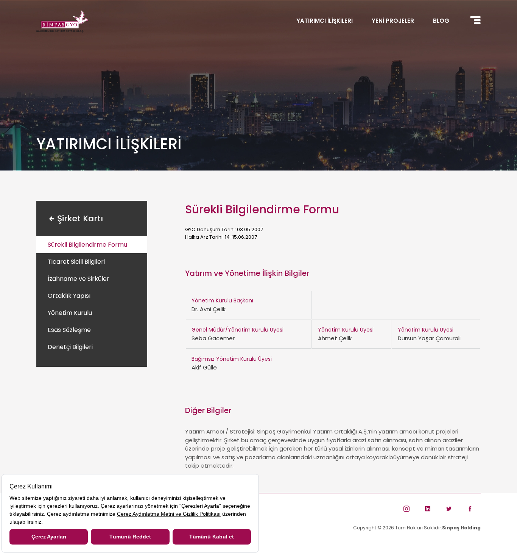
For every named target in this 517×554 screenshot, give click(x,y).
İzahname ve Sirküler (78, 278)
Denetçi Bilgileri (70, 347)
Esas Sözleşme (69, 330)
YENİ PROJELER (393, 21)
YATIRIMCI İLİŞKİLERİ (324, 21)
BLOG (441, 21)
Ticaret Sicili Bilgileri (76, 261)
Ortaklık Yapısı (69, 295)
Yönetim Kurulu (70, 312)
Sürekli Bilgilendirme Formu (87, 244)
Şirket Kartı (80, 218)
